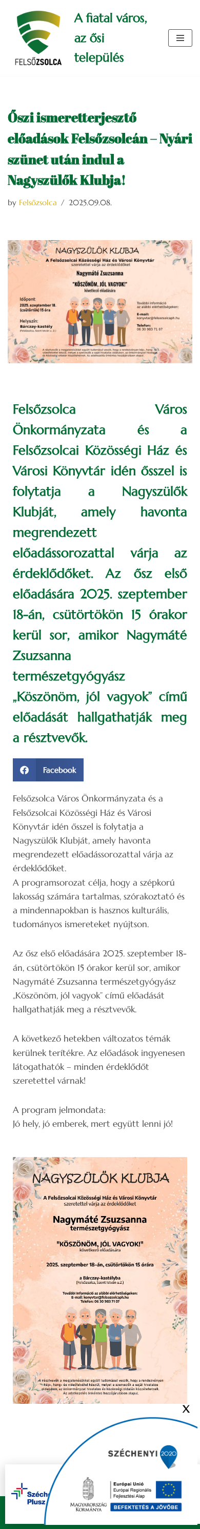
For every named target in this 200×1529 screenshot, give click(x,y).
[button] (48, 769)
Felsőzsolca (38, 202)
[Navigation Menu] (180, 38)
